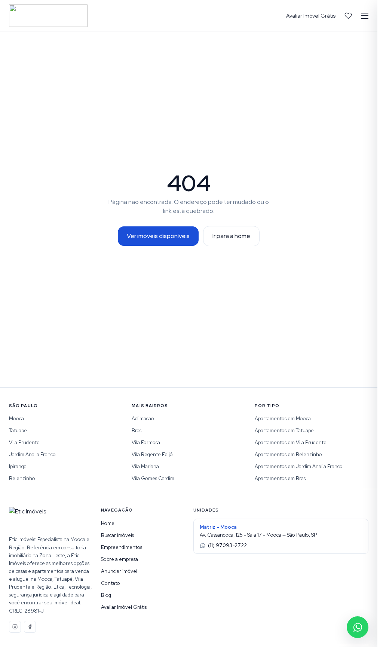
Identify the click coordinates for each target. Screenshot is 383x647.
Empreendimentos (121, 547)
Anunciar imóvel (119, 571)
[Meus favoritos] (348, 15)
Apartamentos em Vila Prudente (291, 442)
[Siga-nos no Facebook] (30, 627)
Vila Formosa (146, 442)
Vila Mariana (145, 466)
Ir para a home (231, 236)
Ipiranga (18, 466)
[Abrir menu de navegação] (364, 15)
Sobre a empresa (119, 559)
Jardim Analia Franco (32, 454)
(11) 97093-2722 (227, 545)
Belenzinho (22, 478)
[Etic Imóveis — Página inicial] (48, 15)
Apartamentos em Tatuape (284, 430)
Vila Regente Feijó (152, 454)
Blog (106, 595)
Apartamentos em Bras (280, 478)
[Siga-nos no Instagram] (15, 627)
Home (107, 523)
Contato (110, 583)
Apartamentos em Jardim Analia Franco (299, 466)
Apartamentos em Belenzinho (288, 454)
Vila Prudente (24, 442)
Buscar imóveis (117, 535)
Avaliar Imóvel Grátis (310, 15)
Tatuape (18, 430)
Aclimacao (143, 418)
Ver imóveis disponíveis (158, 236)
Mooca (16, 418)
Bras (136, 430)
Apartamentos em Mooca (283, 418)
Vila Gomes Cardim (153, 478)
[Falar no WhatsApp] (357, 627)
